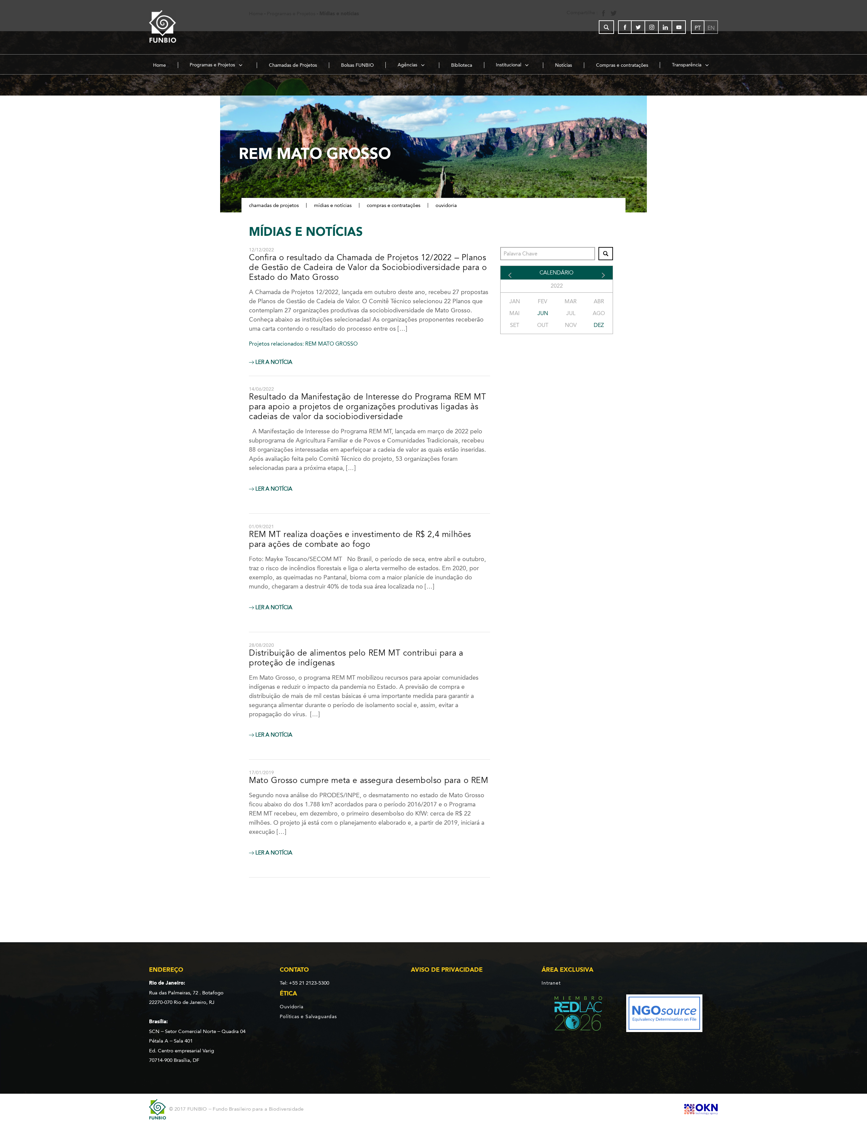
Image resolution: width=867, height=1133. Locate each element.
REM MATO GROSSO (331, 344)
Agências (408, 65)
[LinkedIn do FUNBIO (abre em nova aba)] (665, 27)
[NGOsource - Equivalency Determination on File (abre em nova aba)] (664, 1014)
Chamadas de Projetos (293, 65)
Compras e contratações (622, 65)
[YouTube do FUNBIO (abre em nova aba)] (679, 27)
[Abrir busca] (606, 27)
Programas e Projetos (213, 65)
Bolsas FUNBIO (357, 65)
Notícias (563, 65)
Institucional (509, 65)
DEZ (599, 325)
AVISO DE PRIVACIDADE (447, 969)
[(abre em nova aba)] (572, 1014)
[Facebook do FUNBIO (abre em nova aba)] (625, 27)
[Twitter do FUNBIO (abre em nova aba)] (638, 27)
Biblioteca (461, 65)
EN (711, 28)
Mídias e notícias (333, 205)
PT (698, 28)
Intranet (551, 983)
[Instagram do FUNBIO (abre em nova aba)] (652, 27)
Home (159, 65)
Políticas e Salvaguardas (308, 1016)
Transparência (687, 65)
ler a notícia (273, 362)
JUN (542, 313)
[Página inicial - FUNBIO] (181, 27)
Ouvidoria (446, 205)
